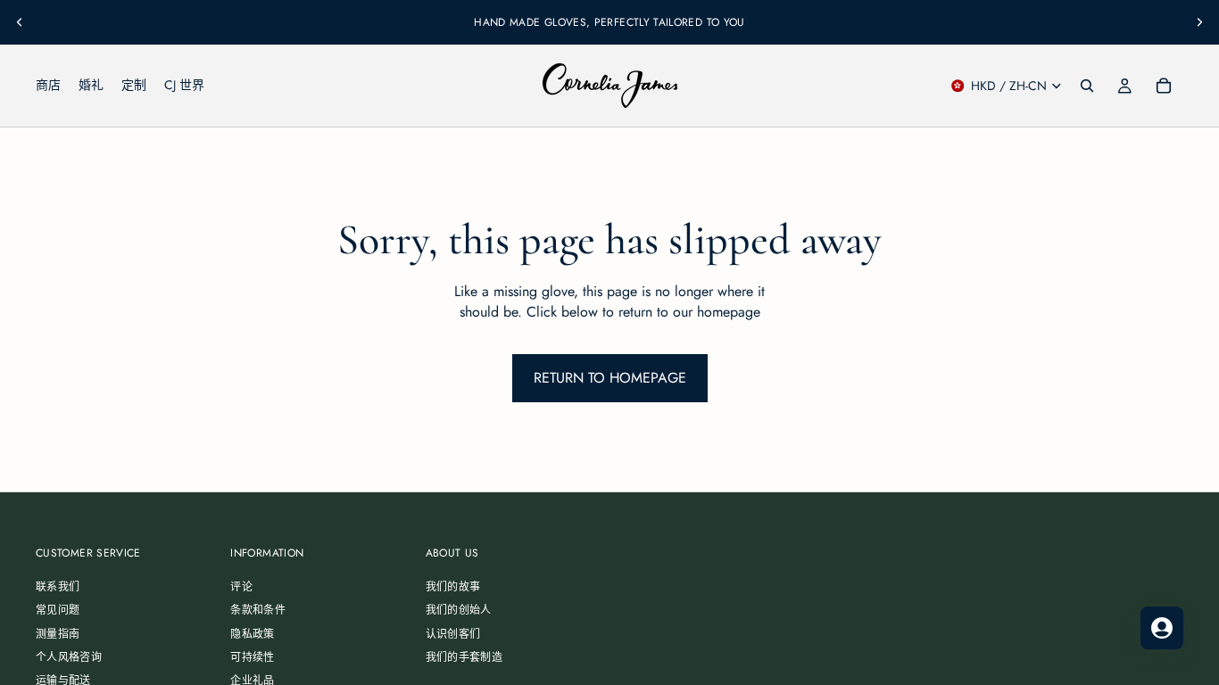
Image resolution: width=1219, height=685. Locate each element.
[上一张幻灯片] (19, 22)
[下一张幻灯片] (1199, 22)
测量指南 (57, 634)
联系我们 (57, 587)
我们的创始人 (459, 611)
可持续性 (252, 657)
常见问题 (57, 611)
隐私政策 (252, 634)
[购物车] (1163, 85)
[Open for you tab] (1161, 628)
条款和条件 (258, 611)
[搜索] (1087, 85)
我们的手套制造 (464, 657)
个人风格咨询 (69, 657)
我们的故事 (453, 587)
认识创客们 (453, 634)
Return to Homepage (610, 377)
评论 (241, 587)
